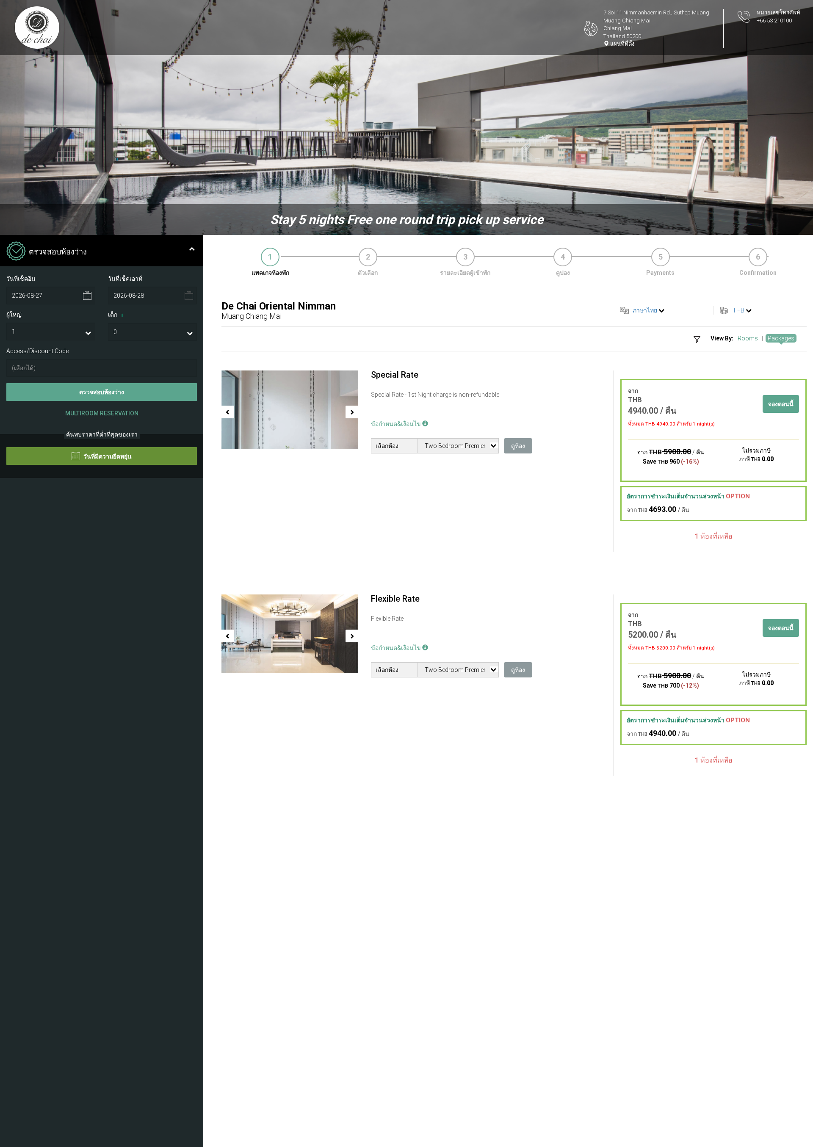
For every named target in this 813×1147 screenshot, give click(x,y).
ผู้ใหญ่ (14, 314)
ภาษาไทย (645, 310)
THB (738, 310)
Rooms (748, 338)
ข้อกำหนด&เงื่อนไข (396, 423)
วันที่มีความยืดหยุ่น (107, 456)
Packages (781, 338)
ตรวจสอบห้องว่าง (101, 392)
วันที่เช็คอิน (21, 278)
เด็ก (115, 314)
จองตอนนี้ (781, 404)
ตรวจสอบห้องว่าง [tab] (58, 251)
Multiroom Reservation (101, 413)
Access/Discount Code (37, 351)
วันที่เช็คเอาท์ (125, 278)
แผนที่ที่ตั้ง (621, 44)
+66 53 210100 (774, 20)
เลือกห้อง (387, 445)
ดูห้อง (518, 445)
